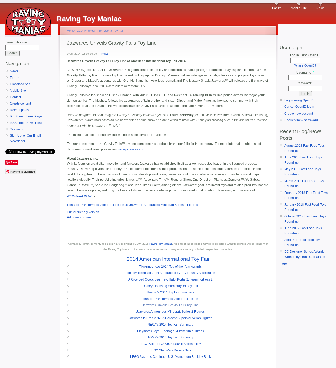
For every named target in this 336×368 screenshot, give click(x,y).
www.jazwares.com (131, 149)
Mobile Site (299, 8)
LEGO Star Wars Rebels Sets (170, 350)
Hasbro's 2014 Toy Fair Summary (170, 292)
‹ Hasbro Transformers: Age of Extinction (95, 205)
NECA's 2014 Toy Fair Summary (170, 324)
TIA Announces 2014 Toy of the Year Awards (170, 266)
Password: (305, 83)
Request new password (301, 120)
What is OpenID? (305, 65)
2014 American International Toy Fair (100, 30)
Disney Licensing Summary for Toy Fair (170, 286)
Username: (305, 72)
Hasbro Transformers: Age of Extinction (170, 299)
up (127, 205)
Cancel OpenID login (299, 106)
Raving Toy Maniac (160, 243)
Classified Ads (20, 84)
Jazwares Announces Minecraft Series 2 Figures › (164, 205)
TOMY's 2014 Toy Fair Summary (170, 337)
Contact (15, 97)
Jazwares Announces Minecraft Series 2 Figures (170, 312)
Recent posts (19, 110)
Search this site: (16, 42)
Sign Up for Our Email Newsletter (25, 138)
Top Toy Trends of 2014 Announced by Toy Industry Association (170, 273)
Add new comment (80, 217)
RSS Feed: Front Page (26, 116)
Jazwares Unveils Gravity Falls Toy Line (170, 305)
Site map (16, 129)
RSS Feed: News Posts (26, 123)
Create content (20, 103)
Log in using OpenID (299, 100)
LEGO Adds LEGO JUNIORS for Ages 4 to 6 (170, 344)
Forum (276, 8)
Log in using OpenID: (305, 55)
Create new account (298, 114)
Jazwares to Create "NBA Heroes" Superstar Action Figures (170, 318)
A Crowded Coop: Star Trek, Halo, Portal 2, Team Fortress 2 (170, 279)
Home (71, 30)
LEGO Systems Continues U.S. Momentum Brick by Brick (170, 357)
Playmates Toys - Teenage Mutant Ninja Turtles (170, 331)
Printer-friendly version (83, 212)
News (320, 8)
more (283, 263)
